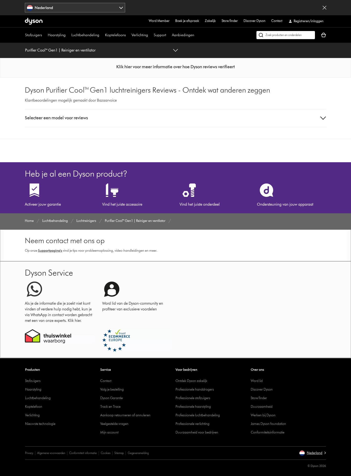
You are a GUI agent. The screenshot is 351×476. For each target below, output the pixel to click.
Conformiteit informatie (83, 453)
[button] (175, 67)
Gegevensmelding (138, 453)
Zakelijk (210, 21)
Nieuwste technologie (40, 424)
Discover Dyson (255, 21)
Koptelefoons (115, 35)
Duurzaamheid (261, 407)
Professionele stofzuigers (193, 398)
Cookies (105, 453)
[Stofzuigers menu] (44, 35)
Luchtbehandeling (85, 35)
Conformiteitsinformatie (267, 432)
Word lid (257, 381)
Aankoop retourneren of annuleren (125, 415)
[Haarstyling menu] (68, 35)
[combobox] (75, 7)
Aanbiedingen (183, 35)
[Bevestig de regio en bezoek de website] (324, 8)
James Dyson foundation (268, 424)
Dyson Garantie (111, 398)
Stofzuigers (33, 35)
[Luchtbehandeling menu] (101, 35)
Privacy (29, 453)
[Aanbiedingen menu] (196, 35)
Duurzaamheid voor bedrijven (197, 432)
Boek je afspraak (187, 21)
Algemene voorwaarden (51, 453)
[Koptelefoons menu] (128, 35)
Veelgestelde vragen (114, 424)
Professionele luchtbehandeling (198, 415)
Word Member (159, 21)
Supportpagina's (50, 251)
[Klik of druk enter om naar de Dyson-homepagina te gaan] (34, 21)
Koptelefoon (33, 407)
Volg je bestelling (112, 389)
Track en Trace (110, 407)
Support (160, 35)
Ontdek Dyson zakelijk (191, 381)
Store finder (230, 21)
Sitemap (119, 453)
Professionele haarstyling (193, 407)
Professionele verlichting (192, 424)
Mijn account (109, 432)
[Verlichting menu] (150, 35)
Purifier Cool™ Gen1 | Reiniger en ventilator (60, 50)
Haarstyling (57, 35)
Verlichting (140, 35)
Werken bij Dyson (263, 415)
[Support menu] (168, 35)
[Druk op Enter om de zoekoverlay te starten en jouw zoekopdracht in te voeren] (285, 35)
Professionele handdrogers (195, 389)
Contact (276, 21)
